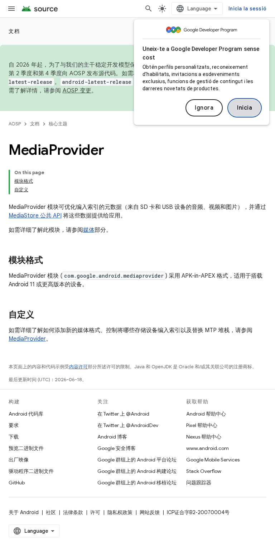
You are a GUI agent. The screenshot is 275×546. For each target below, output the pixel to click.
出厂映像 (19, 459)
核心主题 (58, 124)
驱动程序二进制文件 (31, 471)
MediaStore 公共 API (35, 215)
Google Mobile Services (213, 459)
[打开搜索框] (148, 8)
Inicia (244, 107)
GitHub (17, 482)
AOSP (15, 124)
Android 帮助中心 (206, 414)
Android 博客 (112, 437)
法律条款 (73, 512)
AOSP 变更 (77, 90)
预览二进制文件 (26, 448)
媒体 (89, 230)
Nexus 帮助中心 (203, 437)
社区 (51, 512)
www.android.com (207, 448)
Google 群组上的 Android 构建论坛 (137, 471)
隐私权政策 (119, 512)
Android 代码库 (26, 414)
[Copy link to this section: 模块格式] (50, 261)
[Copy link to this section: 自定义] (41, 315)
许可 (95, 512)
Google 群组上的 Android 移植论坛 (137, 482)
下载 (14, 437)
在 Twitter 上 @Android (123, 414)
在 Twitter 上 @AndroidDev (127, 425)
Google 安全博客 (116, 448)
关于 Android (24, 512)
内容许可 (78, 367)
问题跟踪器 (198, 482)
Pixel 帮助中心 (201, 425)
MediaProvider (27, 339)
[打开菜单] (11, 8)
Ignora (204, 107)
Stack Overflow (203, 471)
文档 (14, 31)
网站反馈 (150, 512)
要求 (14, 425)
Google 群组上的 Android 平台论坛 (137, 459)
